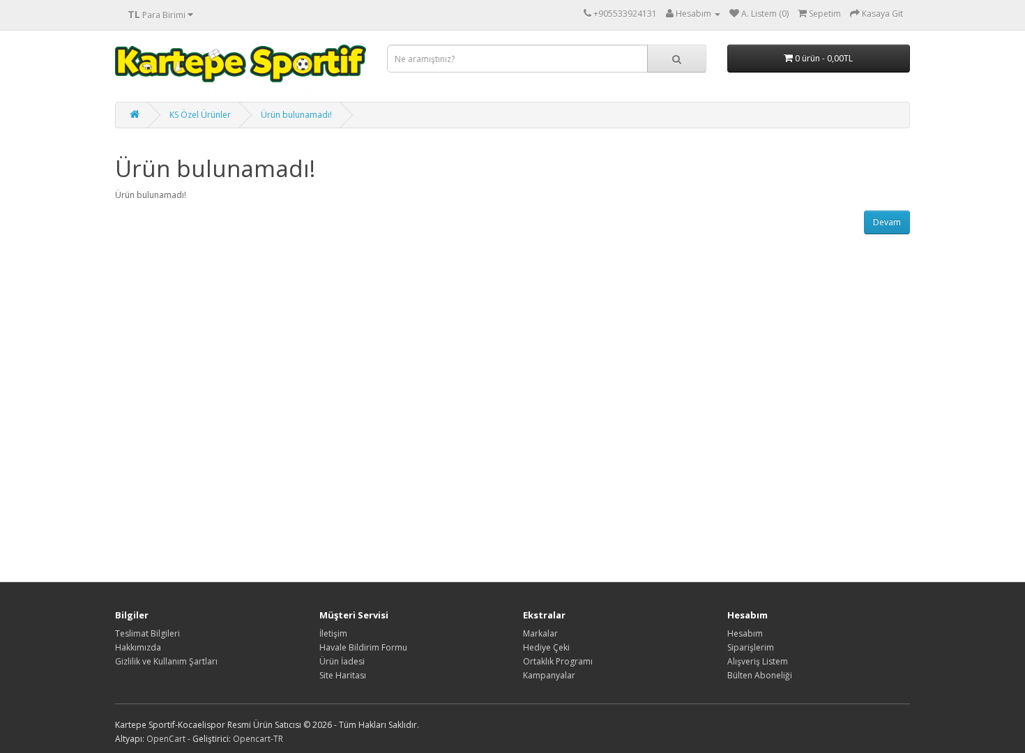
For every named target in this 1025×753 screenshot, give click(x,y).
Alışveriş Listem (757, 661)
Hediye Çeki (546, 647)
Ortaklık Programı (558, 661)
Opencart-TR (258, 739)
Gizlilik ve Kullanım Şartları (166, 661)
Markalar (540, 633)
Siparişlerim (750, 647)
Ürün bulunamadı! (296, 115)
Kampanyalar (549, 675)
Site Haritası (342, 675)
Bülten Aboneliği (759, 675)
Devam (887, 222)
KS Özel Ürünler (200, 115)
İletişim (333, 633)
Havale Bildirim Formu (363, 647)
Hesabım (745, 633)
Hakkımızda (138, 647)
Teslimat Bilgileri (147, 633)
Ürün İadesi (342, 661)
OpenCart (165, 739)
